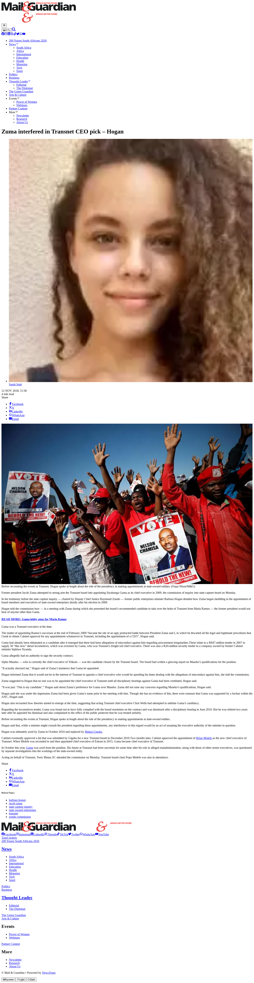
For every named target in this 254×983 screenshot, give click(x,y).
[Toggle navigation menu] (4, 25)
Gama (29, 747)
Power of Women (19, 934)
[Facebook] (2, 34)
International (16, 863)
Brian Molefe (204, 738)
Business (6, 889)
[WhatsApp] (20, 34)
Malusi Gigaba (93, 731)
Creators (12, 837)
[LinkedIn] (8, 34)
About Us (14, 966)
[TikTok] (14, 34)
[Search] (14, 30)
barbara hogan (17, 800)
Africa (12, 860)
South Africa (16, 856)
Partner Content (10, 943)
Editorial (14, 905)
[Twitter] (17, 34)
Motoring (14, 873)
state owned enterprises (22, 810)
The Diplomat (17, 908)
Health (13, 870)
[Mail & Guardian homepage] (127, 12)
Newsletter (15, 959)
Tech (12, 876)
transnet (13, 813)
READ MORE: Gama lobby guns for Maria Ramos (34, 619)
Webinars (14, 937)
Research (14, 963)
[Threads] (11, 34)
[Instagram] (5, 34)
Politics (5, 886)
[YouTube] (23, 34)
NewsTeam (48, 972)
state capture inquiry (21, 806)
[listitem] (8, 834)
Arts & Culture (10, 918)
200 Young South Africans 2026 (20, 841)
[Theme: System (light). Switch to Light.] (6, 30)
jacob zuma (15, 803)
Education (15, 866)
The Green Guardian (13, 915)
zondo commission (20, 816)
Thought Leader (17, 897)
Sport (12, 880)
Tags (4, 837)
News (6, 849)
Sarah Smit (15, 384)
